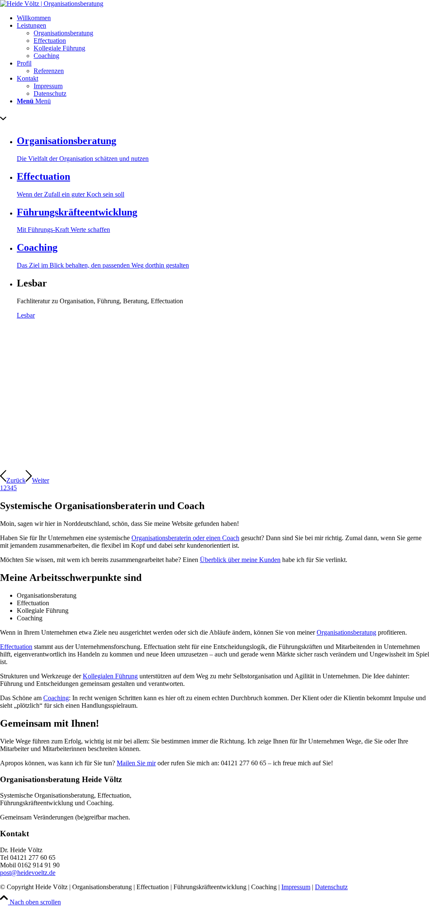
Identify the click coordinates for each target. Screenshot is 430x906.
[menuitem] (223, 18)
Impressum (295, 886)
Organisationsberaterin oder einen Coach (185, 537)
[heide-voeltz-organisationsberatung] (51, 3)
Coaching (56, 697)
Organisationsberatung (346, 632)
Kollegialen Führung (110, 676)
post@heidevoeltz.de (27, 872)
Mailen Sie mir (136, 763)
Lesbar (26, 315)
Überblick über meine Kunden (240, 559)
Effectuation (16, 646)
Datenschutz (331, 886)
